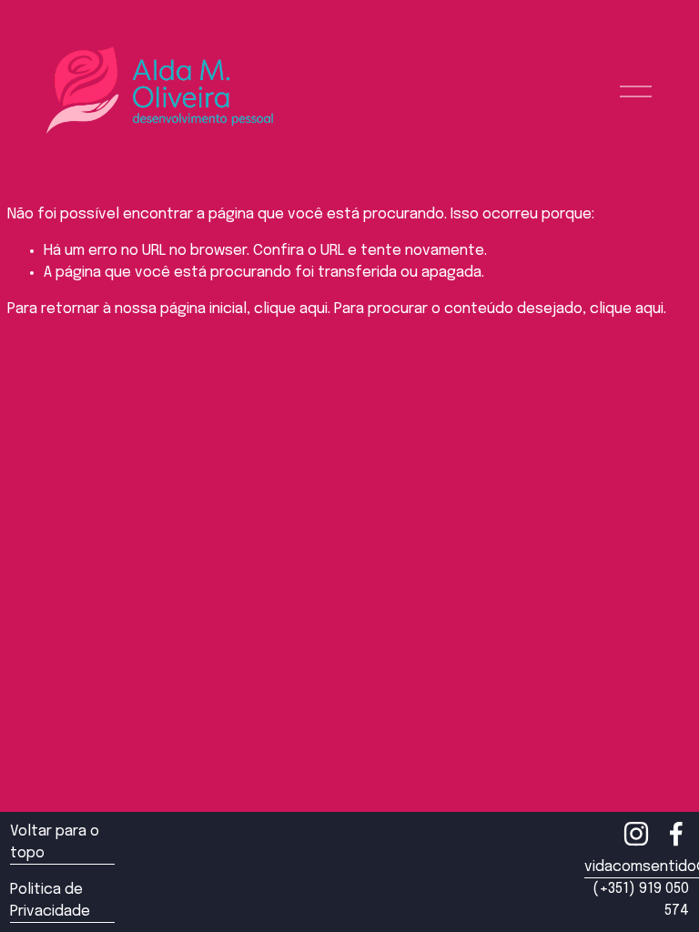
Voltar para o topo (54, 842)
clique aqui (291, 309)
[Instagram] (636, 833)
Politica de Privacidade (50, 900)
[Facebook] (676, 833)
